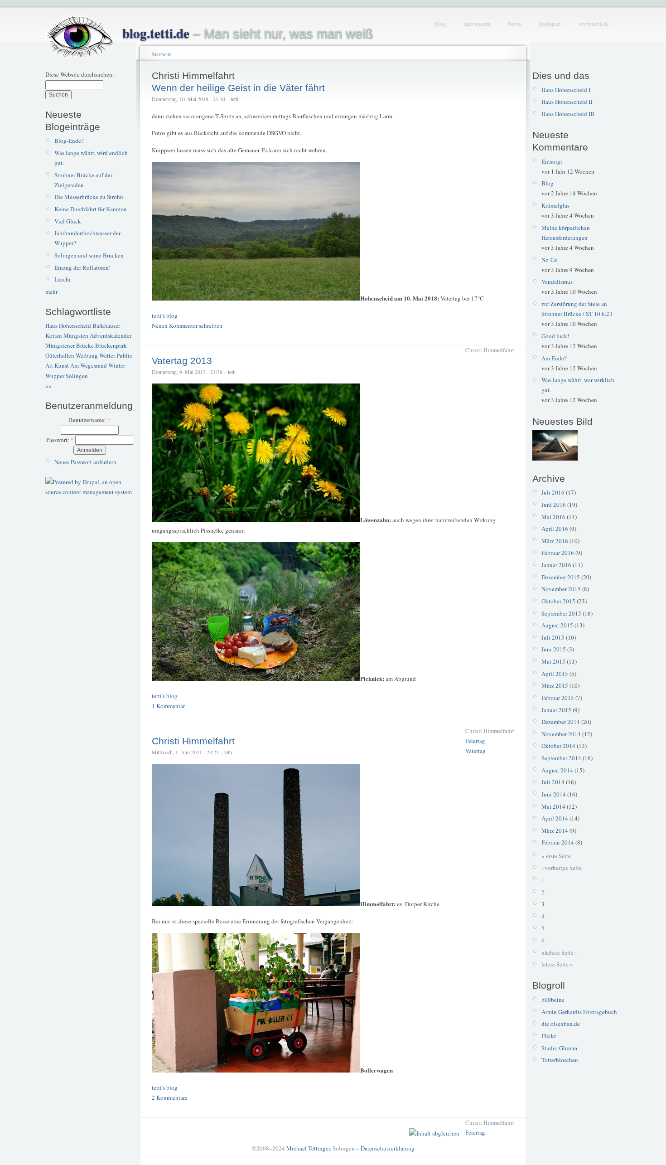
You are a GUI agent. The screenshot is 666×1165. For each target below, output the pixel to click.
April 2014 (554, 818)
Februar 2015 (557, 698)
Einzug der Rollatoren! (82, 267)
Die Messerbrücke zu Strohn (88, 197)
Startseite (161, 54)
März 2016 (554, 541)
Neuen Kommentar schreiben (187, 325)
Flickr (548, 1036)
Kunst (61, 365)
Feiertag (475, 741)
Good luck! (555, 336)
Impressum (477, 23)
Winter (116, 365)
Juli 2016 (553, 492)
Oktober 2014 (558, 746)
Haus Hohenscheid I (565, 90)
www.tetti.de (594, 23)
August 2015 (557, 625)
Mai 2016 (553, 517)
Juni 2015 (553, 649)
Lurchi (62, 279)
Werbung (87, 355)
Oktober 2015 (558, 601)
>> (48, 386)
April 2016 (554, 528)
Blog (440, 23)
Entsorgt (551, 161)
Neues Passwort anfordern (85, 462)
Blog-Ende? (69, 140)
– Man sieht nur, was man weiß (247, 33)
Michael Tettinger (308, 1148)
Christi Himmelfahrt (489, 350)
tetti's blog (165, 315)
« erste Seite (556, 856)
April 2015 (554, 674)
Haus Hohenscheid (68, 325)
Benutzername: (90, 420)
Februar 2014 (557, 842)
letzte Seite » (557, 964)
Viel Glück (67, 221)
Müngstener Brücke (69, 345)
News (514, 23)
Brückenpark (111, 345)
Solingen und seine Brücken (89, 255)
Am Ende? (554, 358)
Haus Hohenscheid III (567, 114)
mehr (51, 291)
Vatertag (475, 751)
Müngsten (75, 335)
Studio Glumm (559, 1048)
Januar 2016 (556, 565)
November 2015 (561, 589)
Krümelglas (555, 205)
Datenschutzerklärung (388, 1148)
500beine (553, 999)
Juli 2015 (553, 637)
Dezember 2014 (560, 722)
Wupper (54, 376)
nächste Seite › (559, 952)
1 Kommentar (168, 706)
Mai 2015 (553, 661)
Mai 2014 (553, 806)
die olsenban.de (560, 1023)
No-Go (549, 260)
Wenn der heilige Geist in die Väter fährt (238, 88)
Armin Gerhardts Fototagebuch (579, 1012)
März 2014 (554, 830)
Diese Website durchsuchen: (79, 74)
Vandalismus (557, 281)
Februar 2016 (557, 553)
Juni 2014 (553, 794)
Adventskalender (110, 335)
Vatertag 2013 (182, 360)
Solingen (550, 23)
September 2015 (561, 613)
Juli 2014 (553, 782)
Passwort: (60, 440)
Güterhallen (59, 355)
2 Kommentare (170, 1097)
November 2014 (561, 734)
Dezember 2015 (560, 577)
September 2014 (561, 758)
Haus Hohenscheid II (566, 101)
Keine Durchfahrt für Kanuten (90, 209)
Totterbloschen (559, 1060)
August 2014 (557, 770)
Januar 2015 (556, 710)
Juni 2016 (553, 504)
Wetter (107, 355)
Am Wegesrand (88, 365)
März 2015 (554, 685)
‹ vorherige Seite (561, 868)
